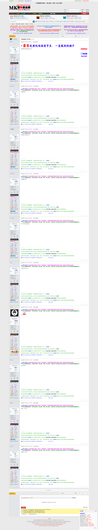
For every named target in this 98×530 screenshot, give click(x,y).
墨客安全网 (40, 21)
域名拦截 (83, 21)
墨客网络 (43, 21)
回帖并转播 (24, 514)
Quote (28, 497)
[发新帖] (12, 36)
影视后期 (68, 21)
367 (17, 463)
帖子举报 (26, 18)
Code (30, 497)
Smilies (32, 497)
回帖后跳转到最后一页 (33, 514)
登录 (51, 502)
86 (14, 463)
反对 (32, 83)
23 (11, 420)
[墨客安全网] (20, 10)
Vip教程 (53, 18)
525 (17, 235)
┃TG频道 (15, 0)
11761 (15, 426)
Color (23, 497)
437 (17, 280)
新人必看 (23, 13)
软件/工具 (68, 17)
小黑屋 (49, 518)
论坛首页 (12, 13)
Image (25, 497)
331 (17, 103)
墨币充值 (22, 18)
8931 (15, 286)
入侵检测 (76, 17)
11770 (15, 337)
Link (27, 497)
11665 (15, 242)
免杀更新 (76, 18)
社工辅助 (57, 21)
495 (17, 59)
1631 (17, 377)
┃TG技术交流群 (20, 0)
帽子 (11, 307)
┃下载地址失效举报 (85, 0)
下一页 (86, 36)
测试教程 (72, 21)
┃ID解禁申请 (11, 0)
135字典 (31, 24)
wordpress (12, 86)
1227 (17, 330)
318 (14, 377)
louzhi (11, 262)
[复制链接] (32, 39)
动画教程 (68, 18)
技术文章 (79, 17)
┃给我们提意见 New (27, 0)
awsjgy (11, 402)
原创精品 (41, 18)
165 (14, 191)
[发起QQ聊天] (13, 79)
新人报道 (15, 18)
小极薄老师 (12, 129)
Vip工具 (50, 18)
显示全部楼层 (35, 41)
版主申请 (46, 13)
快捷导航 (84, 13)
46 (14, 103)
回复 (23, 83)
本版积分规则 (85, 507)
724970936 (12, 173)
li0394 (11, 41)
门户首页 (17, 13)
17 (11, 330)
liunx (54, 21)
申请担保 (34, 13)
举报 (86, 83)
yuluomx (11, 446)
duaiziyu (15, 39)
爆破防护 (51, 21)
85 (14, 59)
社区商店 (40, 13)
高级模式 (74, 497)
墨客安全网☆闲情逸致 (20, 24)
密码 (65, 11)
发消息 (17, 81)
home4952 (12, 218)
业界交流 (26, 24)
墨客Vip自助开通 (78, 0)
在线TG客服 (52, 13)
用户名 (65, 9)
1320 (17, 420)
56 (14, 146)
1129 (15, 384)
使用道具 (82, 83)
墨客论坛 (47, 21)
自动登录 (82, 9)
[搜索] (33, 21)
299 (17, 146)
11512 (15, 66)
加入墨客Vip (46, 18)
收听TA (13, 81)
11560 (15, 470)
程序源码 (79, 18)
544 (17, 191)
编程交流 (72, 18)
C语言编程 (76, 21)
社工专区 (72, 17)
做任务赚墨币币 (23, 17)
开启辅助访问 (74, 1)
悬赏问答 (19, 18)
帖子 (29, 21)
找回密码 (87, 9)
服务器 (80, 21)
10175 (15, 197)
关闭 (96, 511)
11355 (15, 153)
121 (14, 280)
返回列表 (62, 36)
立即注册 (87, 11)
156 (14, 235)
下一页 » (49, 490)
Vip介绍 (29, 13)
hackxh (11, 359)
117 (14, 420)
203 (14, 330)
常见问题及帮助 (17, 17)
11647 (15, 110)
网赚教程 (64, 21)
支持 (28, 83)
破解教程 (61, 21)
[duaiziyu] (11, 39)
